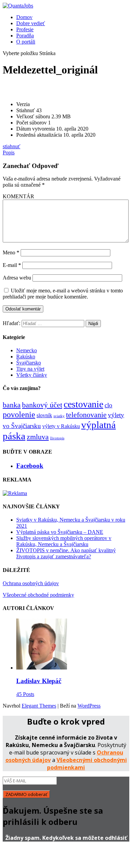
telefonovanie (86, 414)
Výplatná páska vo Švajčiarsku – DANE (59, 532)
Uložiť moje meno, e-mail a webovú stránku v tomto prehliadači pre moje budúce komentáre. (63, 294)
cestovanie (83, 404)
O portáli (25, 42)
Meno (11, 252)
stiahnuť (11, 146)
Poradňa (25, 35)
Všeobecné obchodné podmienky (38, 595)
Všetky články (31, 375)
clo (108, 405)
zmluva (38, 437)
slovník (44, 415)
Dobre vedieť (30, 23)
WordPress (89, 706)
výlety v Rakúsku (61, 426)
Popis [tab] (9, 152)
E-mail (12, 265)
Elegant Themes (39, 706)
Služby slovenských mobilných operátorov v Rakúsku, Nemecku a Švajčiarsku (63, 541)
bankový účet (42, 405)
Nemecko (26, 350)
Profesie (25, 29)
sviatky (59, 416)
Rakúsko (25, 356)
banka (12, 405)
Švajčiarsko (28, 363)
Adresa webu (17, 278)
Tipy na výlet (30, 369)
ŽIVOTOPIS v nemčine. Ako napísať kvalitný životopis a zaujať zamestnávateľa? (66, 553)
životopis (57, 438)
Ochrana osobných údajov (31, 583)
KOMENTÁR (18, 196)
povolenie (19, 414)
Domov (24, 17)
